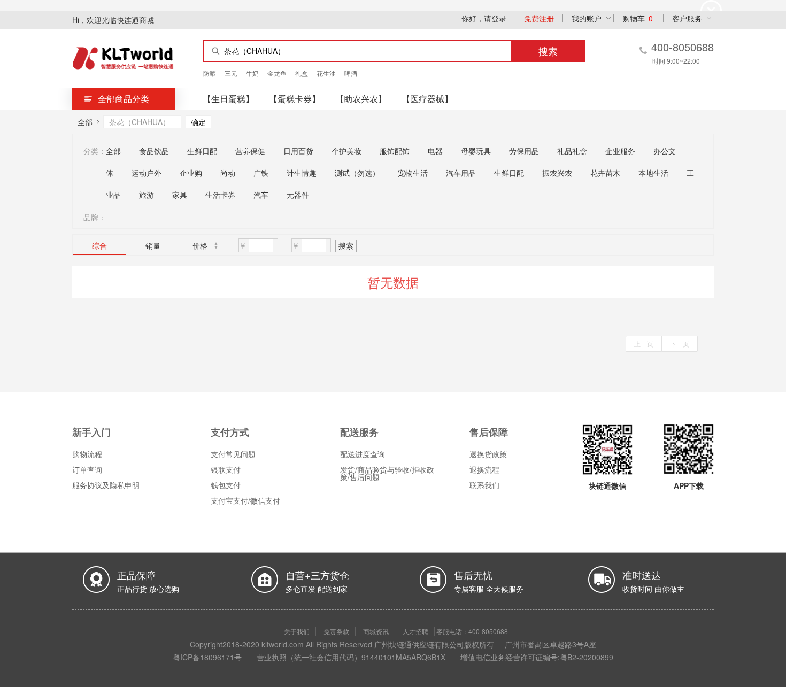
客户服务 (687, 18)
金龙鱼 (277, 73)
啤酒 (350, 73)
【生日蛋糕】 (228, 98)
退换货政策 (488, 454)
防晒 (209, 73)
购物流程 (87, 454)
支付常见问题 (233, 454)
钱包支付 (226, 485)
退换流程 (484, 469)
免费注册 (539, 18)
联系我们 (484, 485)
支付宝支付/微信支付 (245, 500)
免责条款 (336, 631)
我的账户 (587, 18)
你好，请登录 (483, 18)
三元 (231, 73)
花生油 (326, 73)
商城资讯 (376, 631)
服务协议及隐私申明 (106, 485)
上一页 (643, 343)
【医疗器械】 (427, 98)
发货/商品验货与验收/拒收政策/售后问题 (387, 473)
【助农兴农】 (361, 98)
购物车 (637, 18)
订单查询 (87, 469)
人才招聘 (415, 631)
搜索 (345, 245)
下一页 (679, 343)
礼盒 (301, 73)
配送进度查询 (362, 454)
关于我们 (297, 631)
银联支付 (226, 469)
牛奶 (252, 73)
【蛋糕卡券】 (294, 98)
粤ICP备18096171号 (207, 657)
